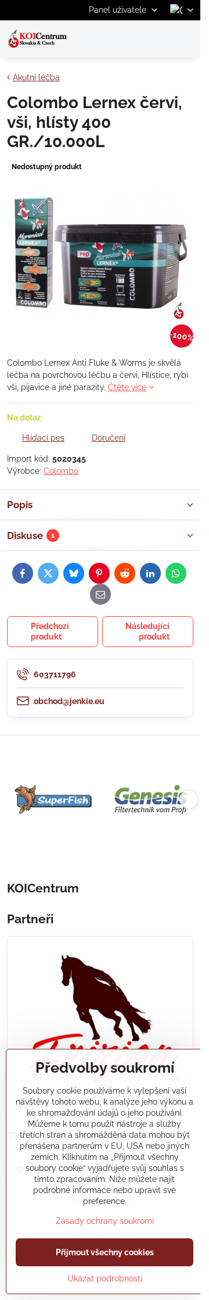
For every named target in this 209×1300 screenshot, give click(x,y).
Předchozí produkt (50, 631)
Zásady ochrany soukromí (105, 1221)
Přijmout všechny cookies (105, 1252)
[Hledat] (131, 39)
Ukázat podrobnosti (104, 1278)
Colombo (61, 471)
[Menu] (186, 39)
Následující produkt (147, 631)
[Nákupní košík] (158, 39)
